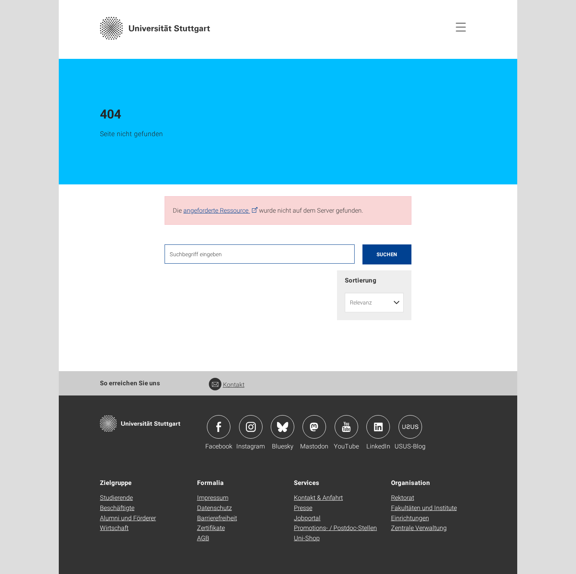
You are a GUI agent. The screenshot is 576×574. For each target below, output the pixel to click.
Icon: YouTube (346, 427)
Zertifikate (211, 527)
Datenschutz (214, 507)
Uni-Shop (307, 538)
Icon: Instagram (251, 427)
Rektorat (402, 497)
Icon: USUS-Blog (410, 427)
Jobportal (307, 518)
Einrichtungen (410, 518)
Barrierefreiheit (217, 518)
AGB (203, 538)
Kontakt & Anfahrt (318, 497)
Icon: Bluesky (282, 427)
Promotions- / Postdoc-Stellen (335, 527)
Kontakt (234, 384)
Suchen (387, 254)
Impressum (212, 497)
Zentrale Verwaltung (419, 527)
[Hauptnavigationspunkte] (461, 26)
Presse (303, 507)
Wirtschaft (114, 527)
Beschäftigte (117, 507)
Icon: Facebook (218, 427)
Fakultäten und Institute (424, 507)
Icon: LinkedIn (378, 427)
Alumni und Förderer (128, 518)
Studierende (116, 497)
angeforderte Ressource (216, 210)
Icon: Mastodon (314, 427)
